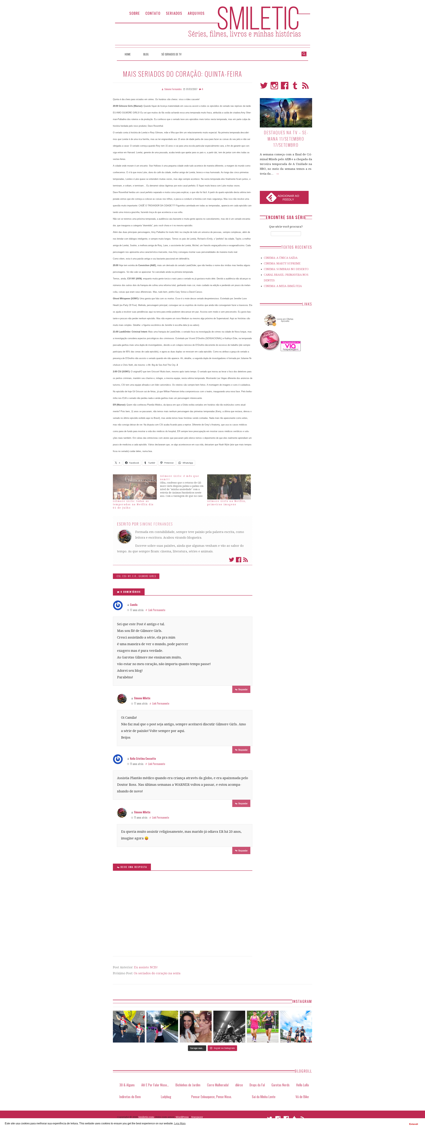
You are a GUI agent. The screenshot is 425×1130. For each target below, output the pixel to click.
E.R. (134, 576)
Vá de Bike (302, 1096)
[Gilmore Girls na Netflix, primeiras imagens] (229, 486)
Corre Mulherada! (218, 1084)
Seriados (174, 13)
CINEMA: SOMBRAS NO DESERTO (286, 269)
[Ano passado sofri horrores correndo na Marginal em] (296, 1027)
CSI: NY (126, 576)
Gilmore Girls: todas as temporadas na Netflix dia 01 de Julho (133, 504)
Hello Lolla (302, 1084)
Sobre (134, 13)
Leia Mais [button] (180, 1123)
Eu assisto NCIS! (146, 967)
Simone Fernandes (156, 523)
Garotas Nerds (280, 1084)
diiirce (239, 1084)
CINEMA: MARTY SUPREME (282, 263)
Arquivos (196, 13)
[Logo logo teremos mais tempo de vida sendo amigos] (196, 1027)
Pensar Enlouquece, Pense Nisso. (211, 1096)
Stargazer (197, 1117)
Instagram (274, 87)
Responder (243, 689)
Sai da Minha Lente (263, 1096)
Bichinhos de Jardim (187, 1084)
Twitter (231, 559)
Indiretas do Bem (130, 1096)
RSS (305, 87)
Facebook (238, 559)
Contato (153, 13)
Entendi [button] (413, 1124)
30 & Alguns (127, 1084)
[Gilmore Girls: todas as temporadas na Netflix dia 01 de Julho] (135, 486)
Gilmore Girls (147, 576)
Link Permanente (156, 610)
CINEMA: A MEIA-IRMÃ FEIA (283, 286)
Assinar (245, 559)
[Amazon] (278, 327)
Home (127, 54)
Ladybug (166, 1096)
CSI (119, 576)
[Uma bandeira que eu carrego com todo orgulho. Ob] (162, 1027)
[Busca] (304, 53)
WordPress (182, 1117)
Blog (146, 54)
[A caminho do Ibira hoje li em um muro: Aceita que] (263, 1027)
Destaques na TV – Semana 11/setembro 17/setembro (286, 138)
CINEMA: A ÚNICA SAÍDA (281, 257)
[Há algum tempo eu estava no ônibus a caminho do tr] (129, 1027)
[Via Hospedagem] (291, 350)
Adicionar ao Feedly (288, 197)
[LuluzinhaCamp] (270, 350)
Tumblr (295, 87)
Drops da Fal (257, 1084)
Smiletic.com (146, 1117)
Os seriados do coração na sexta (157, 973)
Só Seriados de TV (171, 54)
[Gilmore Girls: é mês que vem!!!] (183, 486)
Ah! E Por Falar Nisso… (155, 1084)
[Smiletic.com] (212, 27)
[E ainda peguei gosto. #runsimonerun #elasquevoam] (229, 1027)
